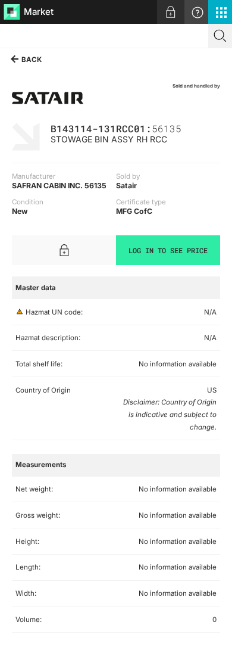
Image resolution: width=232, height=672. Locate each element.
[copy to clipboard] (187, 127)
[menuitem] (170, 12)
